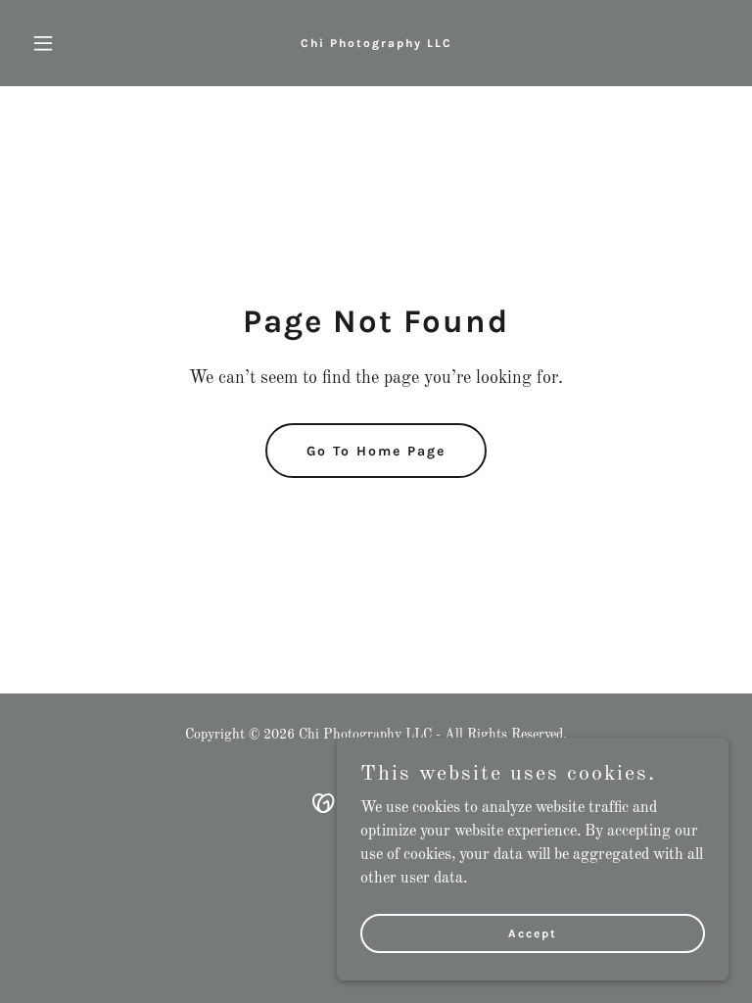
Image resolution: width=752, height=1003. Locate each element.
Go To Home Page (376, 451)
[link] (376, 43)
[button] (76, 43)
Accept (532, 932)
